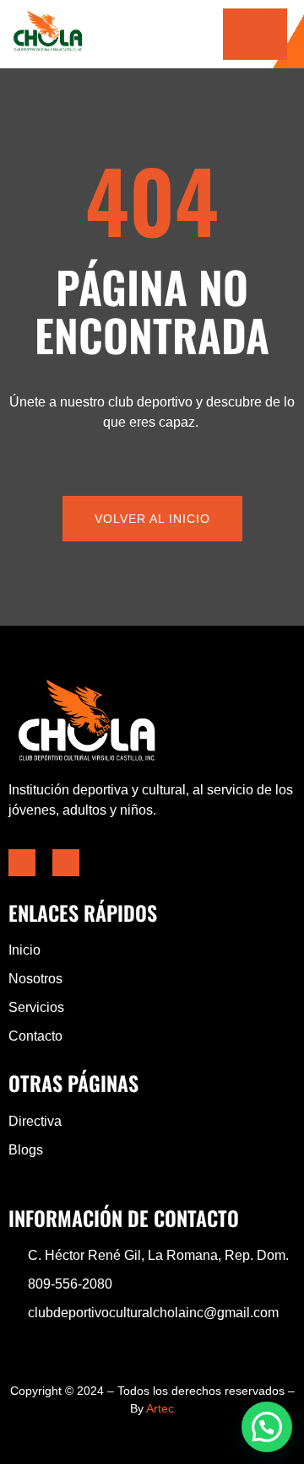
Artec (160, 1408)
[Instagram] (65, 862)
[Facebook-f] (21, 862)
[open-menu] (255, 34)
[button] (267, 1427)
